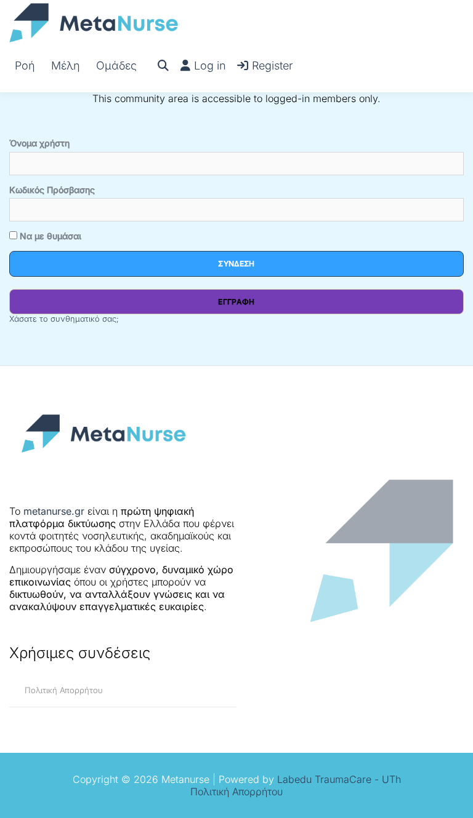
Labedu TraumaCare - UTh (339, 779)
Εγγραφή (236, 301)
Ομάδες (116, 65)
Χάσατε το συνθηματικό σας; (64, 319)
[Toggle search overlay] (163, 66)
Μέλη (65, 65)
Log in (210, 65)
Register (272, 65)
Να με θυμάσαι (49, 236)
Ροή (25, 65)
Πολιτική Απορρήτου (64, 690)
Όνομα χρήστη (39, 143)
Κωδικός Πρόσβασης (52, 190)
